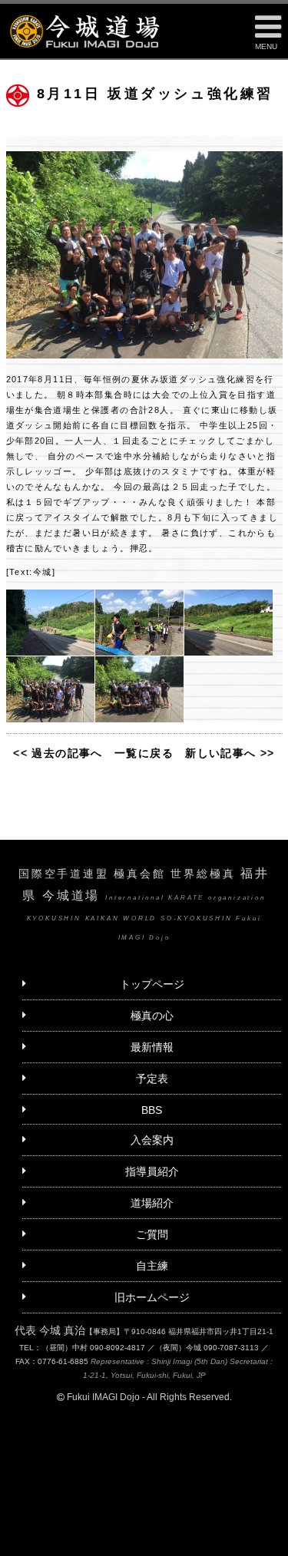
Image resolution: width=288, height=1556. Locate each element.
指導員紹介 (152, 1171)
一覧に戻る (144, 753)
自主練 (152, 1266)
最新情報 (152, 1047)
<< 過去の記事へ (58, 753)
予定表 (152, 1078)
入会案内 (152, 1140)
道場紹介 (152, 1203)
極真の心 (152, 1015)
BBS (151, 1110)
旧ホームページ (152, 1297)
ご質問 (152, 1234)
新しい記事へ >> (230, 753)
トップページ (152, 984)
